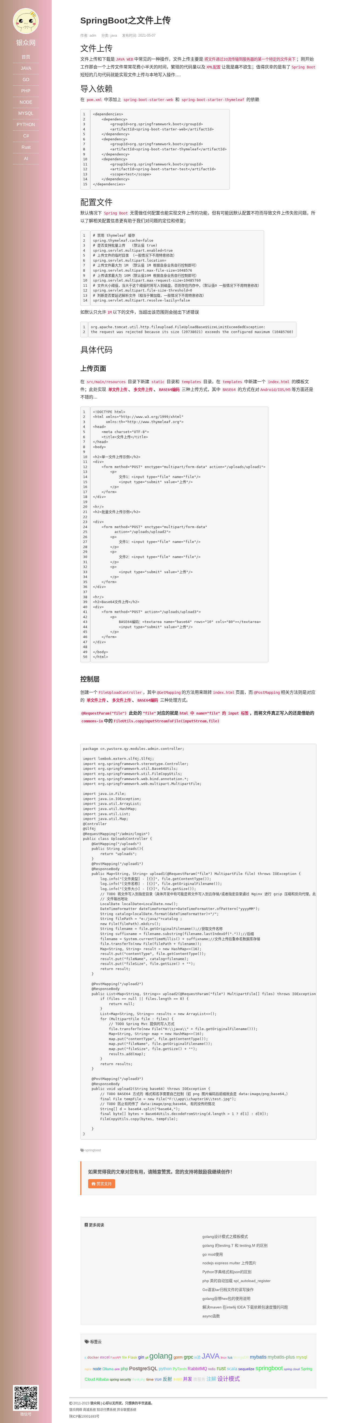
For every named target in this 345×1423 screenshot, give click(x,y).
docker (93, 1357)
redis (212, 1369)
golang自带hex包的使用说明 (226, 1298)
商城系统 (89, 1410)
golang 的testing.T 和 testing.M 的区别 (235, 1245)
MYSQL (25, 113)
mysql (301, 1357)
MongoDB (241, 1357)
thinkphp (138, 1380)
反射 (167, 1379)
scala (232, 1368)
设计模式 (228, 1379)
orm (117, 1369)
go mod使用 (212, 1254)
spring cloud (292, 1369)
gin (141, 1357)
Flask (132, 1357)
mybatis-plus (281, 1357)
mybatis (258, 1357)
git (146, 1357)
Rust (26, 147)
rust (221, 1368)
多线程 (177, 1379)
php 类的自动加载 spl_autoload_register (236, 1281)
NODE (26, 102)
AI (26, 158)
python (165, 1368)
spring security (120, 1380)
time (150, 1379)
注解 (211, 1379)
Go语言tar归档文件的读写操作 (228, 1289)
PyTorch (180, 1369)
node (97, 1369)
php (124, 1368)
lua (230, 1357)
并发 (187, 1379)
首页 (26, 57)
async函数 (211, 1316)
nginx (88, 1369)
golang (160, 1355)
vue (158, 1379)
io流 (197, 1357)
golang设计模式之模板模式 (225, 1236)
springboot (93, 1150)
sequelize (246, 1369)
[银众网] (26, 20)
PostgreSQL (143, 1368)
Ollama (107, 1369)
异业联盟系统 (126, 1410)
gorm (178, 1357)
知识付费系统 (106, 1410)
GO (26, 79)
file (124, 1357)
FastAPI (116, 1357)
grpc (188, 1357)
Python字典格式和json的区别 (226, 1272)
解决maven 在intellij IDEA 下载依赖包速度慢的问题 (245, 1307)
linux (224, 1357)
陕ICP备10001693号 (84, 1416)
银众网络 (75, 1410)
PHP (25, 91)
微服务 (199, 1379)
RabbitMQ (197, 1368)
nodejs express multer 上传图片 (229, 1263)
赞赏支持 (103, 1184)
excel (104, 1357)
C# (26, 136)
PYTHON (26, 124)
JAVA (26, 68)
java (114, 35)
